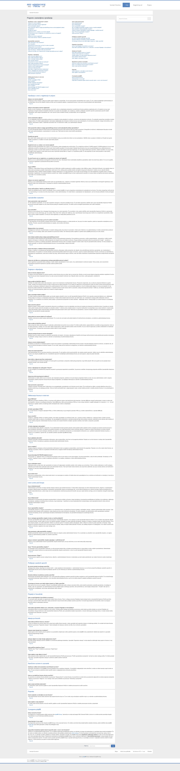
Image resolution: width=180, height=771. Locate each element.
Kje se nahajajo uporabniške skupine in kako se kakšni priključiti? (87, 27)
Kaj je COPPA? (31, 34)
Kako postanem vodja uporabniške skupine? (82, 28)
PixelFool (32, 761)
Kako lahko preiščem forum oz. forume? (81, 52)
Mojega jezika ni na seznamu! (34, 46)
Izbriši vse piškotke (125, 751)
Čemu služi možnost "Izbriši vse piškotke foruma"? (39, 37)
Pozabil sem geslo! (32, 30)
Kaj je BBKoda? (31, 78)
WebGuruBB (43, 761)
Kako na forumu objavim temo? (35, 56)
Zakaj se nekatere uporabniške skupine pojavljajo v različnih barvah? (87, 30)
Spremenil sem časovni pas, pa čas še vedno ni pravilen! (41, 45)
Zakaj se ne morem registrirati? (35, 36)
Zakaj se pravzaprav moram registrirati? (37, 24)
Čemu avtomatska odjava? (34, 26)
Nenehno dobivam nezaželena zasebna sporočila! (83, 39)
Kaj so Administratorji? (77, 23)
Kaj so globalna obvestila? (34, 84)
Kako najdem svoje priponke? (78, 72)
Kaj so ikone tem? (32, 90)
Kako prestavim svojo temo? (34, 73)
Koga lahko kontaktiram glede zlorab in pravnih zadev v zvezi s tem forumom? (90, 80)
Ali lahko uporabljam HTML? (34, 79)
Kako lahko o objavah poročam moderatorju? (38, 69)
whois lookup (75, 733)
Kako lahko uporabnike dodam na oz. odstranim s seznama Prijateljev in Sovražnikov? (91, 47)
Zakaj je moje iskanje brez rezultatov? (80, 53)
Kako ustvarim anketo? (33, 60)
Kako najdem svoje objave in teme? (80, 58)
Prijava (149, 5)
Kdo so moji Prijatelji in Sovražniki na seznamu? (82, 46)
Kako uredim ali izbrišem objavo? (35, 57)
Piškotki (149, 751)
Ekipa (116, 751)
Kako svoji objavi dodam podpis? (35, 59)
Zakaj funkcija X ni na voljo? (78, 78)
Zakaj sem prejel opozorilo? (34, 67)
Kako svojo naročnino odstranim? (79, 66)
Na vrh (31, 103)
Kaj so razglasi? (31, 85)
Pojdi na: (86, 745)
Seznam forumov (115, 5)
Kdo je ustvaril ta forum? (77, 77)
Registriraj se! (137, 5)
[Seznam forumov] (36, 7)
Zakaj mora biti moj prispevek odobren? (37, 72)
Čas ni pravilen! (31, 44)
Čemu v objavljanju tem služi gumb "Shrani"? (38, 70)
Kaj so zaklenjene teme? (33, 88)
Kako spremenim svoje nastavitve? (36, 42)
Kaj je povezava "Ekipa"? (77, 33)
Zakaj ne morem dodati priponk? (35, 66)
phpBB (84, 756)
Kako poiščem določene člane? (79, 56)
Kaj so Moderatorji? (76, 24)
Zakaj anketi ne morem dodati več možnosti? (38, 61)
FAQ (126, 5)
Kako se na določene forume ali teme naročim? (82, 64)
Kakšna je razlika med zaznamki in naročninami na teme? (85, 63)
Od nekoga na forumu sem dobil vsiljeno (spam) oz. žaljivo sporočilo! (87, 41)
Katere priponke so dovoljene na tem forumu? (82, 71)
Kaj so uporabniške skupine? (78, 26)
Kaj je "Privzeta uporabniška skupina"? (81, 31)
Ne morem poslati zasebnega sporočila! (81, 38)
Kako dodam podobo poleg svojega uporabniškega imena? (41, 48)
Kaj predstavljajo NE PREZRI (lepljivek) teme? (38, 87)
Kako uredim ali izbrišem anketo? (35, 63)
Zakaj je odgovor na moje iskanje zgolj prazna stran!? (84, 55)
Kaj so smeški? (31, 81)
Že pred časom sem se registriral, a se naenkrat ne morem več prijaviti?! (44, 33)
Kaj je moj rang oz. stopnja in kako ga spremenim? (39, 49)
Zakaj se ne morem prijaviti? (34, 23)
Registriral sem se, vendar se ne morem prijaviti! (39, 31)
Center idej (31, 724)
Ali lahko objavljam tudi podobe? (35, 82)
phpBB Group (58, 714)
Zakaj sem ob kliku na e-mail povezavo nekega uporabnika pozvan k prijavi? (45, 51)
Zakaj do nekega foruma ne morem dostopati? (38, 64)
